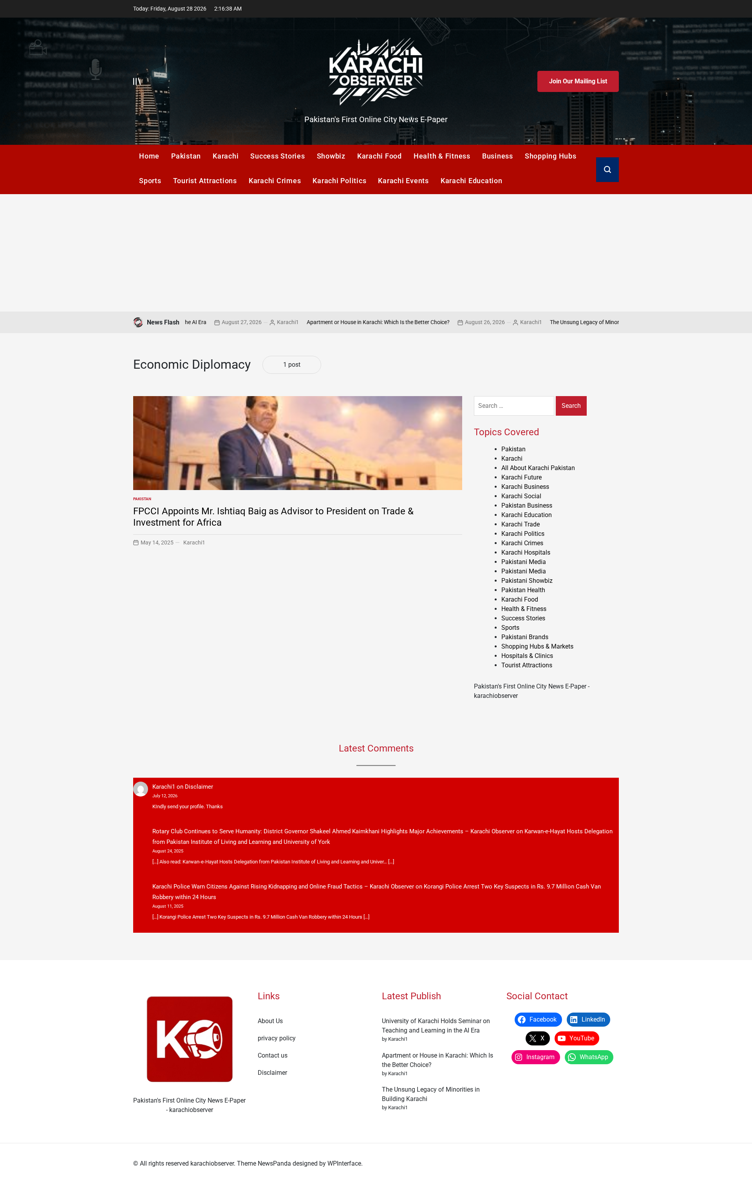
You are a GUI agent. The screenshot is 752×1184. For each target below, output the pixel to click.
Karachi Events (403, 181)
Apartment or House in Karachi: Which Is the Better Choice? (337, 322)
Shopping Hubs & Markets (537, 646)
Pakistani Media (523, 562)
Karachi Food (379, 156)
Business (497, 156)
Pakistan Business (526, 505)
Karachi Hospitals (525, 552)
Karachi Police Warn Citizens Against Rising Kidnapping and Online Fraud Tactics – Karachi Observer (283, 886)
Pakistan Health (523, 590)
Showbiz (331, 156)
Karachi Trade (520, 524)
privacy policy (277, 1038)
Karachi (226, 156)
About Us (270, 1021)
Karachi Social (521, 496)
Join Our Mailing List (578, 81)
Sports (150, 181)
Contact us (272, 1055)
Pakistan (186, 156)
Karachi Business (525, 486)
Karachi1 (247, 322)
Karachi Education (472, 181)
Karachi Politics (339, 181)
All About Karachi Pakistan (538, 468)
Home (149, 156)
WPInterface (344, 1163)
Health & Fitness (442, 156)
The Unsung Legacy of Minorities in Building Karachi (571, 322)
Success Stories (277, 156)
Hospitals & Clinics (527, 656)
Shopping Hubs (551, 156)
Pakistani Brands (524, 637)
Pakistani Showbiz (527, 580)
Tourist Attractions (205, 181)
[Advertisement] (376, 253)
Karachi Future (521, 477)
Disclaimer (199, 786)
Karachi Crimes (275, 181)
